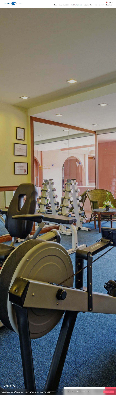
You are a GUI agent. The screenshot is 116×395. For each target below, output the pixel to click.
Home (55, 5)
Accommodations (64, 5)
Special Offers (88, 5)
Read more (47, 392)
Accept (108, 391)
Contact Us (109, 5)
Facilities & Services (76, 5)
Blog (96, 5)
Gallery (102, 5)
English (110, 2)
